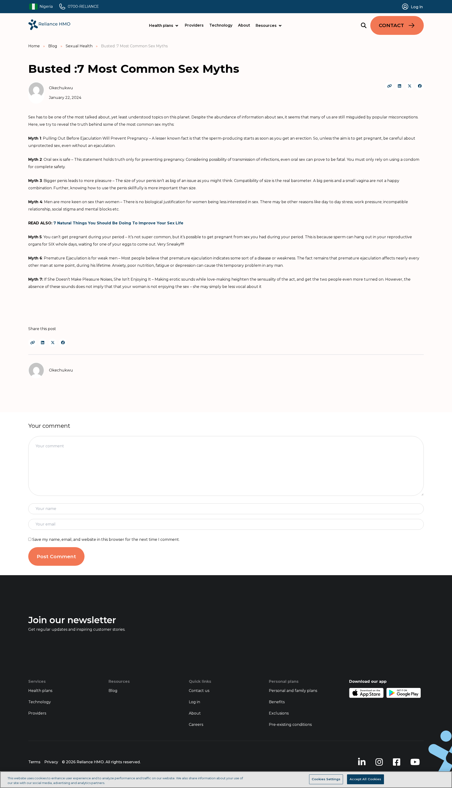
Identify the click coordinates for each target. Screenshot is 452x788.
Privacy (51, 762)
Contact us (199, 690)
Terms (34, 762)
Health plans (161, 25)
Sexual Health (79, 46)
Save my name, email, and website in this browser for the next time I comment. (106, 539)
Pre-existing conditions (290, 724)
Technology (220, 25)
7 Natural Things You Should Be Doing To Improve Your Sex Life (118, 223)
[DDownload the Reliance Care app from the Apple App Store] (366, 693)
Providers (194, 25)
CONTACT (391, 25)
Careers (196, 724)
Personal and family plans (293, 690)
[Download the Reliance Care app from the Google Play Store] (403, 693)
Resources (266, 25)
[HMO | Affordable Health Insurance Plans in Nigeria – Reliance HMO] (49, 24)
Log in (194, 702)
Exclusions (279, 713)
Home (34, 46)
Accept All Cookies (365, 779)
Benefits (277, 702)
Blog (52, 46)
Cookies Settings (326, 779)
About (244, 25)
